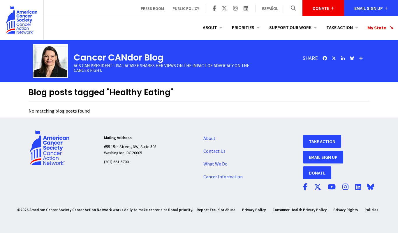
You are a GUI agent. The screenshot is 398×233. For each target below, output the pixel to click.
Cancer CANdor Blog (118, 57)
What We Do (215, 164)
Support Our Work (290, 27)
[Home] (21, 20)
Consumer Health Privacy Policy (299, 209)
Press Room (152, 8)
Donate (317, 173)
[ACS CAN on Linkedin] (246, 8)
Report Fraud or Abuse (216, 209)
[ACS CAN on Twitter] (224, 8)
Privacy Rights (345, 209)
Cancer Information (223, 177)
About (210, 27)
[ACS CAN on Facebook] (214, 8)
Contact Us (214, 151)
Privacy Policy (254, 209)
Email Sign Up (323, 157)
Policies (371, 209)
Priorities (243, 27)
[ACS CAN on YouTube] (332, 187)
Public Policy (185, 8)
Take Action (339, 27)
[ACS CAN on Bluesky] (370, 187)
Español (270, 8)
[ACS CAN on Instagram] (235, 8)
